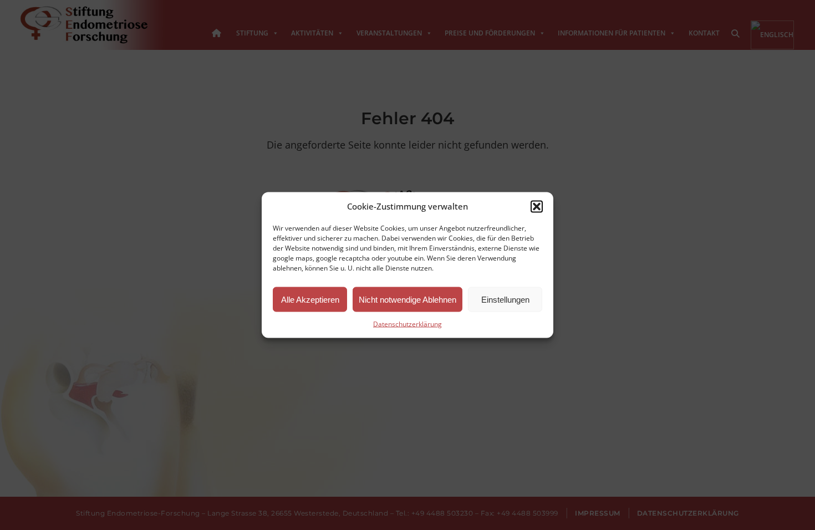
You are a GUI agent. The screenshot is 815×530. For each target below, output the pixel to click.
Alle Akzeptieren (310, 299)
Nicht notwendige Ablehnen (407, 299)
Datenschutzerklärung (407, 324)
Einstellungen (505, 299)
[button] (536, 206)
